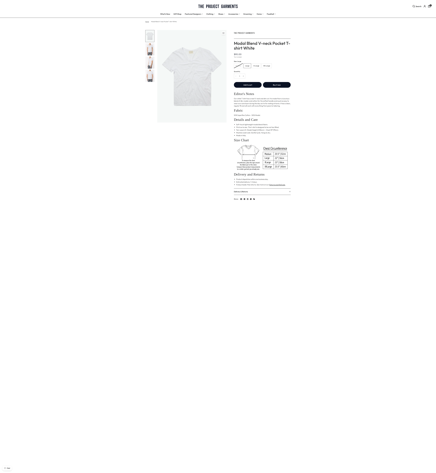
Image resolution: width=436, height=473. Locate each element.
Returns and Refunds (277, 185)
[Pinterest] (247, 199)
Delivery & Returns (241, 192)
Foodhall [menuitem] (270, 14)
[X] (244, 199)
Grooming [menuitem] (247, 14)
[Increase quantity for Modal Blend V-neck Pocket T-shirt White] (243, 76)
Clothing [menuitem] (209, 14)
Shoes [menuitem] (220, 14)
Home (147, 21)
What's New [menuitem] (165, 14)
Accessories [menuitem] (233, 14)
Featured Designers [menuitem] (193, 14)
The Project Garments (244, 33)
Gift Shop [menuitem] (177, 14)
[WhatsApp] (250, 199)
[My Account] (424, 6)
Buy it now (277, 85)
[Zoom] (223, 33)
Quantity (237, 71)
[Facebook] (241, 199)
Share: (236, 199)
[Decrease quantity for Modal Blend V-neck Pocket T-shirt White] (236, 76)
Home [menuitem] (259, 14)
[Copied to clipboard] (254, 199)
